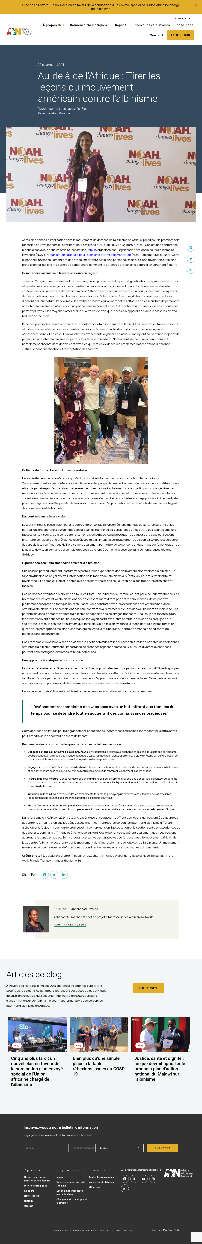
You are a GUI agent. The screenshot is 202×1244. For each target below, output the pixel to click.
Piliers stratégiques (35, 1185)
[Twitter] (191, 259)
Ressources (184, 25)
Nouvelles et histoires (152, 25)
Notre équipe (31, 1195)
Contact (156, 35)
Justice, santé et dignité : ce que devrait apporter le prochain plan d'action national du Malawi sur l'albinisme (159, 1068)
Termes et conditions (129, 1230)
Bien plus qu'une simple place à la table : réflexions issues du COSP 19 (99, 1066)
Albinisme (94, 1187)
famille (92, 250)
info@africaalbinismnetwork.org (143, 1169)
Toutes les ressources (101, 1177)
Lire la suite (148, 987)
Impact (60, 1177)
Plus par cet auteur (70, 924)
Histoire (29, 1200)
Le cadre (29, 1190)
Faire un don (180, 34)
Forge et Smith (173, 1230)
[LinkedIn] (191, 270)
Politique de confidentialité (110, 1230)
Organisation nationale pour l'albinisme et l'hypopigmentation (89, 255)
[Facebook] (191, 248)
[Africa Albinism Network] (19, 31)
